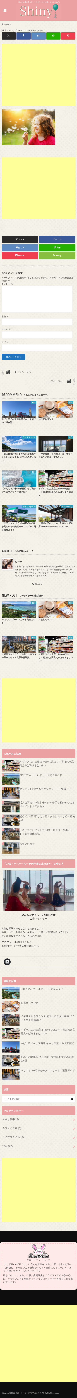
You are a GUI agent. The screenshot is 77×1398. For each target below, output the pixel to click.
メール (6, 329)
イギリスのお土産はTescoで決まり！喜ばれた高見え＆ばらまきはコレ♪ (47, 763)
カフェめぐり (11, 1128)
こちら (28, 942)
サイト (5, 342)
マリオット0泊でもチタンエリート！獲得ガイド (47, 789)
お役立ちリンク (29, 1002)
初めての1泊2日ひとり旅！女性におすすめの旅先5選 (47, 818)
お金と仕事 (10, 1119)
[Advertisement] (39, 75)
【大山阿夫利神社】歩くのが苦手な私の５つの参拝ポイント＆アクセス (47, 804)
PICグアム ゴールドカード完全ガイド (41, 775)
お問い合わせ (27, 843)
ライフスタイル (13, 1137)
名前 (5, 316)
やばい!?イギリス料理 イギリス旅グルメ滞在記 (47, 1043)
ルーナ (18, 561)
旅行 (7, 1146)
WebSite (38, 584)
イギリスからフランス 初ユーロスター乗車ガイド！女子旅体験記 (46, 832)
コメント (7, 284)
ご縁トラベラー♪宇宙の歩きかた (29, 1393)
